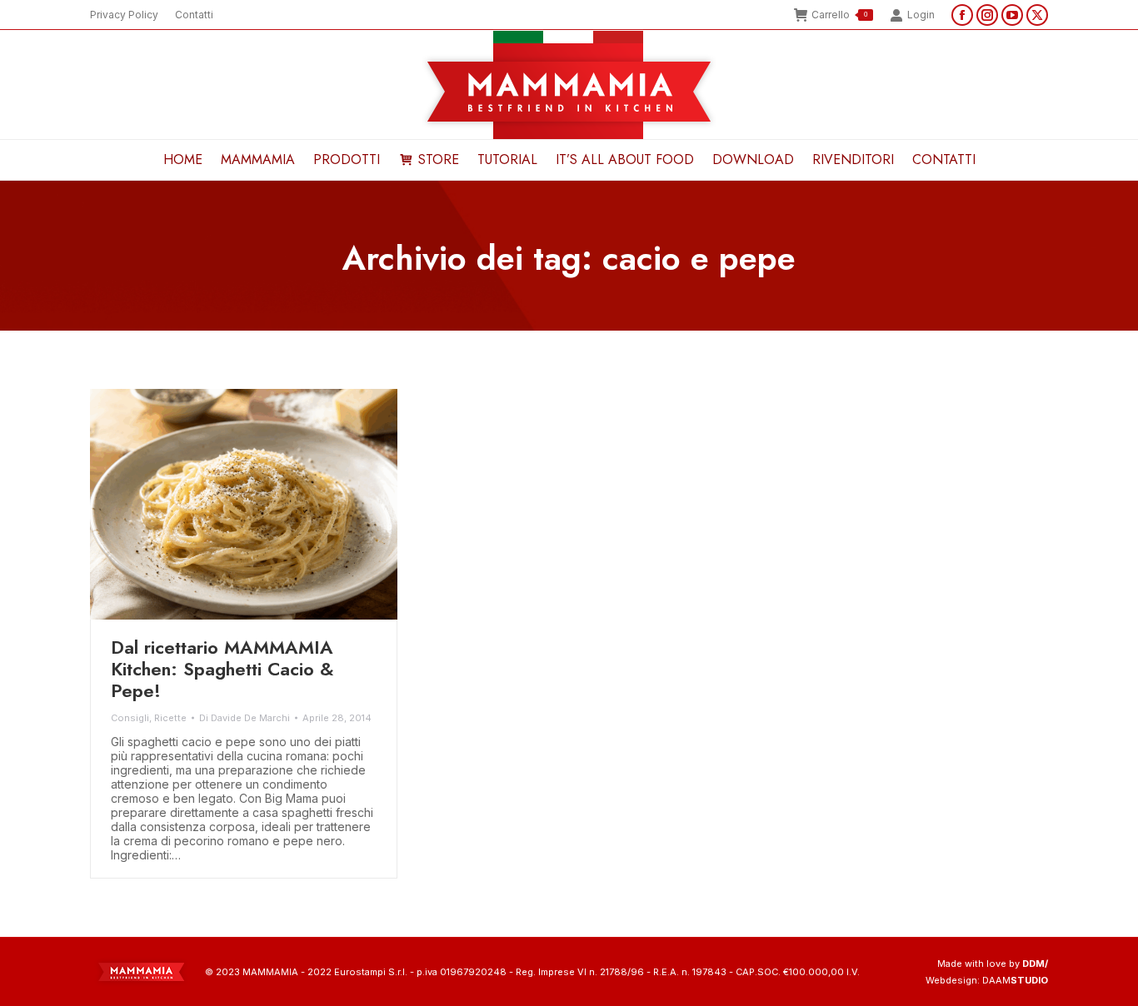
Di (244, 718)
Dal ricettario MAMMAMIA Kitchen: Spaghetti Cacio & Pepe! (222, 669)
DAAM (1015, 980)
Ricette (170, 718)
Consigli (130, 718)
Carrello (839, 14)
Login (921, 14)
